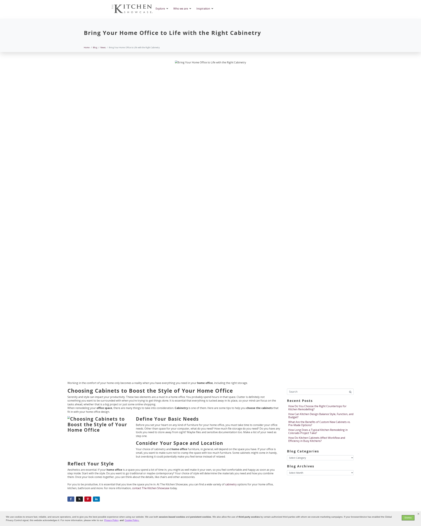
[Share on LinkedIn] (96, 499)
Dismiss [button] (408, 518)
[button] (418, 514)
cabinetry (231, 484)
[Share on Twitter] (79, 499)
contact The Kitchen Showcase (150, 488)
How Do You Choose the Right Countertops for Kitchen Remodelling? (317, 407)
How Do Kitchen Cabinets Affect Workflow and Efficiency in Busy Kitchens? (316, 439)
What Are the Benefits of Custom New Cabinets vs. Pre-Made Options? (319, 423)
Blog (115, 267)
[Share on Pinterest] (87, 499)
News (123, 267)
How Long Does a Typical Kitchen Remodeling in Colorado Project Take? (318, 431)
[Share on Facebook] (70, 499)
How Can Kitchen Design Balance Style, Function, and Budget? (320, 415)
